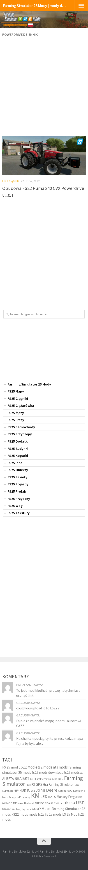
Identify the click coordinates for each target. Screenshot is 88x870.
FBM (28, 784)
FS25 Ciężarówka (20, 405)
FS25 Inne (14, 462)
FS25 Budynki (17, 448)
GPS (39, 784)
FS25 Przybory (18, 498)
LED (43, 796)
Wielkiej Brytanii (21, 809)
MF (4, 803)
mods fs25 (36, 814)
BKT (25, 778)
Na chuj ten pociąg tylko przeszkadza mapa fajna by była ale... (49, 741)
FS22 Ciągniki (10, 181)
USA (72, 803)
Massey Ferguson (69, 797)
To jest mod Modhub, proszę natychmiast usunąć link (48, 693)
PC (42, 803)
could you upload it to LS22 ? (38, 708)
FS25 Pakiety (17, 477)
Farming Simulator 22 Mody (20, 851)
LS (54, 797)
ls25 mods (72, 772)
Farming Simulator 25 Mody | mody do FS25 (34, 5)
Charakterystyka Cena (45, 779)
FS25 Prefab (16, 491)
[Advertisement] (44, 86)
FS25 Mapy (15, 391)
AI (3, 778)
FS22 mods (20, 814)
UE (61, 803)
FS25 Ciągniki (17, 398)
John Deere (46, 790)
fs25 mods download (47, 772)
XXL (49, 809)
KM (35, 795)
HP (17, 791)
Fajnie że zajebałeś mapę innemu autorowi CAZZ (48, 723)
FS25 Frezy (15, 419)
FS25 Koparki (17, 455)
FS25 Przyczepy (19, 434)
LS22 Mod (27, 767)
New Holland (26, 803)
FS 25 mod (10, 767)
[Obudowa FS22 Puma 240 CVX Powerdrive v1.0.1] (44, 156)
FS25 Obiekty (17, 470)
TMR (56, 803)
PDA (47, 803)
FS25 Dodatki (17, 441)
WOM (35, 809)
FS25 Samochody (21, 427)
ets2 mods (43, 767)
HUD (22, 790)
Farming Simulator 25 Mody (29, 384)
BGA (18, 778)
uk (66, 802)
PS (52, 803)
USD (80, 803)
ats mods (60, 767)
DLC (60, 779)
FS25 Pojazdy (17, 484)
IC (28, 790)
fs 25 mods (53, 814)
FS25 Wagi (15, 505)
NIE (37, 803)
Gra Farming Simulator (58, 784)
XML (42, 808)
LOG (50, 797)
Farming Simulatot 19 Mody (57, 851)
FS (33, 784)
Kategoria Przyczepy (19, 797)
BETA (10, 778)
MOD (9, 803)
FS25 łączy (15, 412)
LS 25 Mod (69, 814)
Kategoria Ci (65, 790)
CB (31, 779)
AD (81, 772)
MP (15, 803)
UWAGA (6, 809)
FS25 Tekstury (18, 513)
